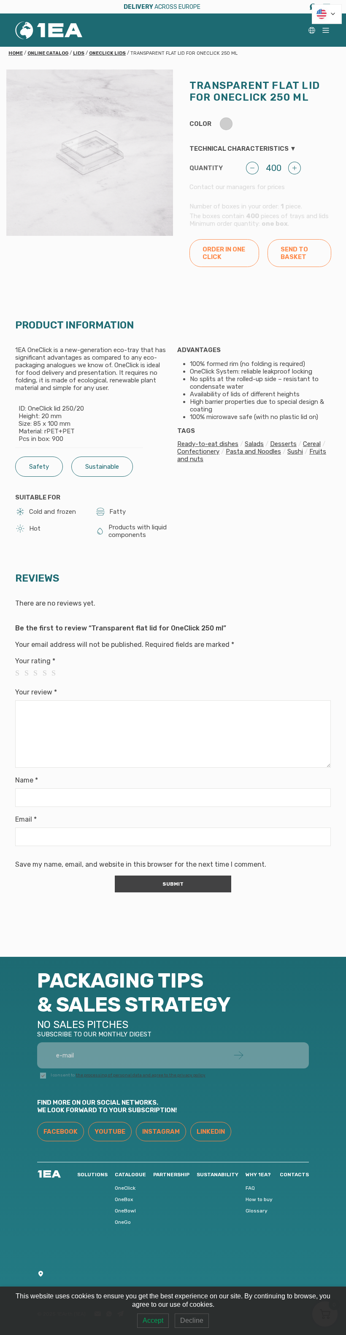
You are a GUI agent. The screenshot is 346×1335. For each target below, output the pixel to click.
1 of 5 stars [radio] (19, 673)
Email (26, 819)
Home (15, 53)
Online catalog (47, 53)
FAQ (250, 1188)
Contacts (294, 1174)
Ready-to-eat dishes (207, 444)
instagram (161, 1131)
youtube (110, 1131)
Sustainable (102, 466)
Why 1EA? (258, 1174)
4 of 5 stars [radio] (47, 673)
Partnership (171, 1174)
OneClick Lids (107, 53)
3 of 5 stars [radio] (38, 673)
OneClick (125, 1188)
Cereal (312, 444)
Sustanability (217, 1174)
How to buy (259, 1199)
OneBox (124, 1199)
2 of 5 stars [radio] (29, 673)
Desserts (283, 444)
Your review (36, 692)
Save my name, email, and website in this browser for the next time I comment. (140, 864)
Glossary (257, 1211)
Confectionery (198, 451)
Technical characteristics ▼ (242, 148)
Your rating (35, 661)
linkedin (211, 1131)
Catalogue (130, 1174)
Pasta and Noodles (253, 451)
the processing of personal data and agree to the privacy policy (140, 1075)
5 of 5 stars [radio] (56, 673)
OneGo (123, 1222)
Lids (78, 53)
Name (26, 780)
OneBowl (125, 1211)
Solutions (92, 1174)
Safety (39, 466)
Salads (254, 444)
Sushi (295, 451)
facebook (60, 1131)
